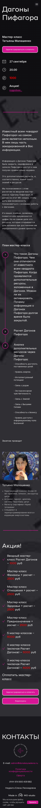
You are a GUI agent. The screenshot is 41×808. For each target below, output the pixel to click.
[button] (20, 405)
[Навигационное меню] (37, 4)
